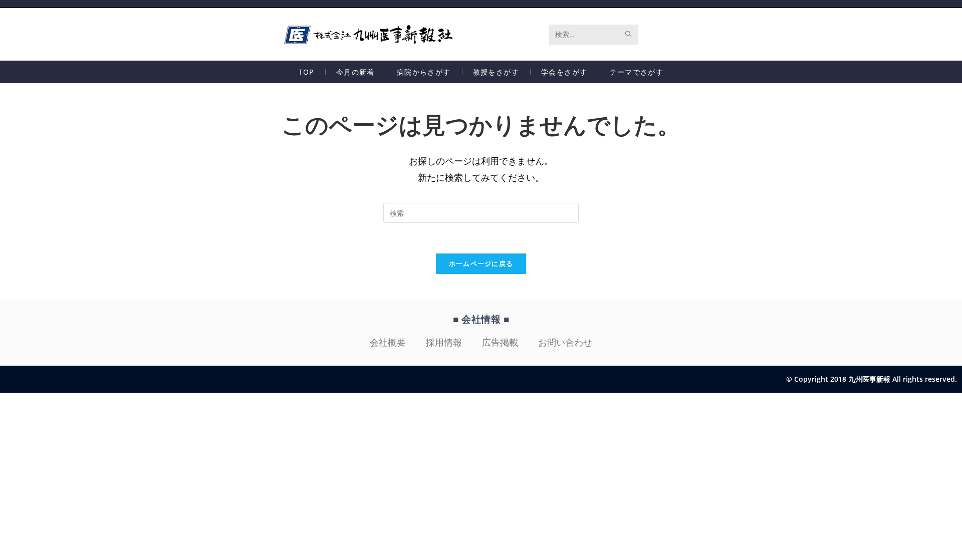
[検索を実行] (628, 35)
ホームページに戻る (481, 263)
